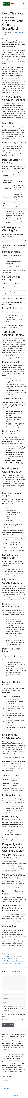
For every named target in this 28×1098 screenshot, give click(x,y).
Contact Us (5, 1088)
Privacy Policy (6, 1083)
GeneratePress (14, 1095)
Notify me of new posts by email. (13, 1020)
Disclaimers (5, 1086)
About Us (5, 1081)
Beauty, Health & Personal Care (13, 954)
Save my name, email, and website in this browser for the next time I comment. (14, 1008)
